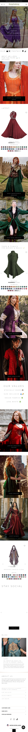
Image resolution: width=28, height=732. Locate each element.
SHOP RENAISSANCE (14, 32)
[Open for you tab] (23, 727)
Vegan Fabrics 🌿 (14, 398)
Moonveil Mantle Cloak (14, 569)
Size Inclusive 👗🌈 (14, 394)
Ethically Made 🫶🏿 (14, 390)
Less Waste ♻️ (14, 402)
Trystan (14, 281)
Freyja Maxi (14, 141)
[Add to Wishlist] (26, 112)
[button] (2, 4)
